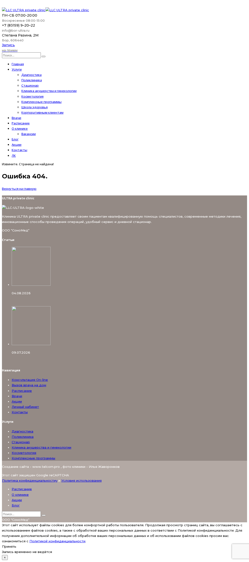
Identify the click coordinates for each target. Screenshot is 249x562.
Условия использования (81, 480)
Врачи (16, 118)
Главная (18, 64)
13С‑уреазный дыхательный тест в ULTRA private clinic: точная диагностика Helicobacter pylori (93, 360)
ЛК (14, 155)
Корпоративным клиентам (42, 112)
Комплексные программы (41, 102)
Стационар (30, 85)
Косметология (32, 96)
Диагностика (31, 75)
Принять (9, 546)
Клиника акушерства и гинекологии (49, 91)
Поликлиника (31, 80)
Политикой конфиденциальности (57, 541)
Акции (16, 144)
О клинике (20, 128)
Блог (15, 139)
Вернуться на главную (19, 188)
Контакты (19, 150)
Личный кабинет (25, 407)
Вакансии (28, 134)
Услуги (17, 69)
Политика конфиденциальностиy (29, 480)
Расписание (21, 123)
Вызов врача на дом (29, 385)
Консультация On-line (30, 380)
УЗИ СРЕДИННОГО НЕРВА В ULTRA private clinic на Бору (58, 301)
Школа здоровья (34, 107)
